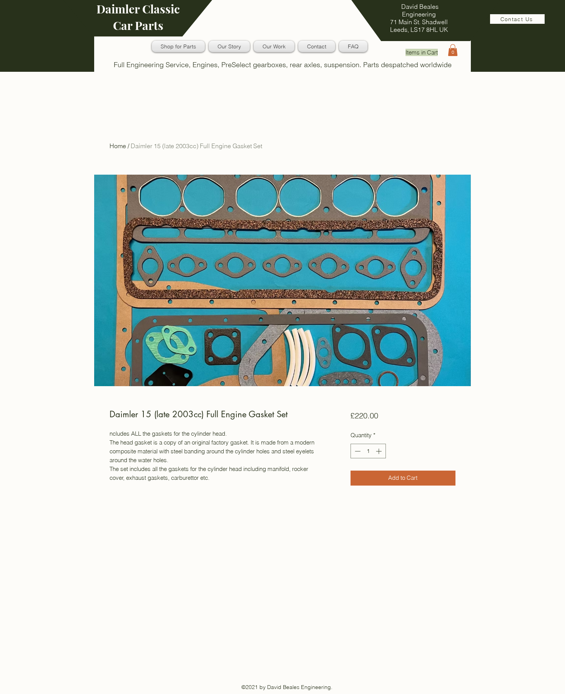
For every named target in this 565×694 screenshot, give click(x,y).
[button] (453, 50)
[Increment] (379, 451)
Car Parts (138, 25)
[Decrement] (357, 451)
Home (118, 146)
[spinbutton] (368, 451)
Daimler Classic (138, 9)
